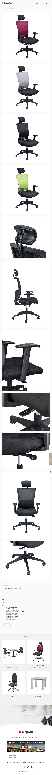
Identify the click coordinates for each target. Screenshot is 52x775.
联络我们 (37, 737)
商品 (6, 8)
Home (3, 8)
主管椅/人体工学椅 (17, 588)
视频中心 (18, 737)
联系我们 (26, 717)
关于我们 (25, 737)
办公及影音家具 (8, 588)
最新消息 (31, 737)
